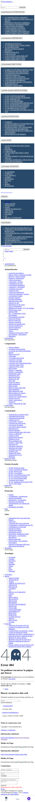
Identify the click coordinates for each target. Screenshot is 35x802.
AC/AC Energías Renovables (17, 106)
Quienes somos (19, 754)
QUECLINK (13, 608)
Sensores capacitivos (15, 322)
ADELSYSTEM (10, 204)
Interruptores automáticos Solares (19, 534)
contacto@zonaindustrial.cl (10, 712)
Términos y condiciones (8, 730)
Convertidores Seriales (15, 296)
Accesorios (10, 172)
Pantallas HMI (13, 312)
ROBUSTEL (13, 615)
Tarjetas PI (12, 402)
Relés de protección (15, 320)
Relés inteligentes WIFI (16, 391)
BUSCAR (22, 7)
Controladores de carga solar (19, 160)
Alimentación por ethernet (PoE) (19, 70)
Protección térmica (14, 382)
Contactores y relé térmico (17, 33)
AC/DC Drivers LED (12, 99)
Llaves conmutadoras (15, 306)
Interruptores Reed (14, 377)
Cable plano (10, 54)
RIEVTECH (12, 613)
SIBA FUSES (13, 620)
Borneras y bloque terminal (17, 23)
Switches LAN (13, 451)
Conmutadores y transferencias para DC (21, 525)
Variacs (11, 331)
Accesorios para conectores (17, 45)
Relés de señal (13, 386)
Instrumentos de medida (15, 134)
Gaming (8, 177)
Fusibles (8, 122)
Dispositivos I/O (11, 84)
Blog (25, 754)
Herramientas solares (15, 532)
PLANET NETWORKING (17, 604)
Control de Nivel (14, 290)
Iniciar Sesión (9, 251)
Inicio (6, 689)
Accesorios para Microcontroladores (14, 48)
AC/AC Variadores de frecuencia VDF (20, 482)
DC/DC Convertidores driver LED (19, 103)
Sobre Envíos (18, 737)
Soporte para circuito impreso (18, 396)
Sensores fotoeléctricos (16, 326)
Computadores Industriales (17, 31)
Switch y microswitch (15, 400)
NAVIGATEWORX (15, 610)
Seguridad (9, 186)
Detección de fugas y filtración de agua (20, 636)
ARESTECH (9, 211)
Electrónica (10, 175)
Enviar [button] (3, 789)
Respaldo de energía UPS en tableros (20, 646)
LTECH (11, 594)
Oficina (8, 181)
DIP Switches (13, 368)
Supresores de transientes (16, 129)
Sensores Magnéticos (15, 395)
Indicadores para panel (15, 301)
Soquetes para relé (14, 398)
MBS (10, 595)
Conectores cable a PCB (16, 365)
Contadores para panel (15, 289)
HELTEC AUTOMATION (13, 218)
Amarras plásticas (13, 43)
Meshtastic (12, 457)
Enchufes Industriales (15, 125)
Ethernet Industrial (14, 85)
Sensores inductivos (15, 327)
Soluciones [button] (8, 624)
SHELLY (11, 618)
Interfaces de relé (14, 303)
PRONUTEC (13, 606)
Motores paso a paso (15, 310)
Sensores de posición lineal (17, 324)
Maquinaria (12, 336)
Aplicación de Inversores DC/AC (18, 228)
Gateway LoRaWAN (15, 434)
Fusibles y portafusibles (16, 372)
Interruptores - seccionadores (18, 127)
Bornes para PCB (12, 52)
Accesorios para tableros (16, 17)
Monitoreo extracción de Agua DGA (20, 639)
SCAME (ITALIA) (15, 617)
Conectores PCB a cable (16, 367)
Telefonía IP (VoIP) (14, 453)
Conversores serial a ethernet (18, 82)
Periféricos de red (14, 439)
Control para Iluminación (16, 292)
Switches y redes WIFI (16, 443)
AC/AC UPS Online (15, 483)
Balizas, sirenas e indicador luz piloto (20, 275)
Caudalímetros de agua (15, 30)
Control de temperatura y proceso (19, 294)
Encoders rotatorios (14, 297)
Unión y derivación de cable (17, 403)
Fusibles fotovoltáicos (15, 530)
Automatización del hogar (16, 71)
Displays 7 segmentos (15, 370)
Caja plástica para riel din (16, 56)
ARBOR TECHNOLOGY (13, 209)
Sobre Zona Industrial (7, 737)
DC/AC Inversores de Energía (17, 105)
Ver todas (7, 202)
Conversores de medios (15, 80)
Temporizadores (13, 329)
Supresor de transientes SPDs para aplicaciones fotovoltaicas (19, 545)
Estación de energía (13, 161)
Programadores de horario (16, 317)
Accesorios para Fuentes (15, 108)
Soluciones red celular (15, 448)
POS (6, 182)
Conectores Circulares (15, 58)
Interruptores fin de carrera (17, 305)
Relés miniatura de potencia (17, 393)
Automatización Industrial (17, 73)
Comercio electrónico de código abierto (14, 793)
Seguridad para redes (15, 450)
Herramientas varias (15, 374)
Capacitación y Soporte (15, 28)
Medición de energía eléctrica (18, 638)
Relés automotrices (14, 384)
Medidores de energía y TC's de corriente (21, 308)
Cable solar (10, 151)
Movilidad (9, 179)
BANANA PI (9, 212)
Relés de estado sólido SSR (17, 388)
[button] (9, 264)
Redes (7, 184)
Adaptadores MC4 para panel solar (19, 518)
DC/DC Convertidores (14, 101)
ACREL (7, 207)
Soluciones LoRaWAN (16, 446)
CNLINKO (8, 214)
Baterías (8, 51)
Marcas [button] (7, 576)
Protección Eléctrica (15, 319)
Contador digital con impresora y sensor (21, 631)
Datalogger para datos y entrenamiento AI (16, 239)
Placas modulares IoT (15, 441)
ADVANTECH (9, 205)
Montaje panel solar (15, 539)
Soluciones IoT (13, 444)
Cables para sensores (14, 26)
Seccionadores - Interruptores (17, 334)
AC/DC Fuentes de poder (15, 96)
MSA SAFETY (13, 599)
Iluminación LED (14, 375)
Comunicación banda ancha (17, 78)
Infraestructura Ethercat (16, 437)
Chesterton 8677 (8, 706)
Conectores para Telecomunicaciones (20, 363)
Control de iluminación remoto (19, 237)
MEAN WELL (13, 597)
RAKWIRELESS (14, 611)
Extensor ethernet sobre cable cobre (19, 432)
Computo (8, 174)
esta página (11, 679)
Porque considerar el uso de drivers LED (21, 645)
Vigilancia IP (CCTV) (15, 455)
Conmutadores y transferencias (19, 124)
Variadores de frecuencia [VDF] (18, 333)
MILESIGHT (13, 602)
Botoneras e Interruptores (17, 24)
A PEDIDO (8, 574)
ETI (6, 216)
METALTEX (13, 601)
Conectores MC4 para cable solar (19, 523)
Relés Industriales (14, 389)
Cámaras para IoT (12, 75)
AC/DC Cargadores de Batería (17, 98)
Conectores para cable (15, 59)
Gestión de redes (14, 436)
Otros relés (12, 381)
